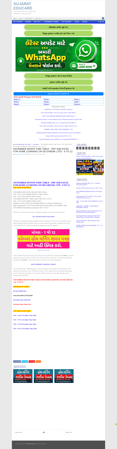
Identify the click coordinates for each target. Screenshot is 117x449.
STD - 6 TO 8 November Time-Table (24, 324)
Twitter (25, 361)
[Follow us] (103, 22)
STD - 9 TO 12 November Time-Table (25, 328)
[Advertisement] (43, 169)
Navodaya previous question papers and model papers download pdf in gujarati (88, 216)
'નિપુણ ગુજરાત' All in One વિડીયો (58, 76)
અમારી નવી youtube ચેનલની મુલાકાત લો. (58, 88)
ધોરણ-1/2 (17, 99)
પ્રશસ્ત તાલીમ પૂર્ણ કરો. (58, 82)
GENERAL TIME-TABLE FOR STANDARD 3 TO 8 (58, 129)
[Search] (103, 18)
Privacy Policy (28, 18)
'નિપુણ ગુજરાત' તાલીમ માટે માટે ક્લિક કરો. (58, 33)
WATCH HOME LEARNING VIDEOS (43, 264)
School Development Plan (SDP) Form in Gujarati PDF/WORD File (58, 139)
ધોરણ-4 (76, 99)
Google (32, 361)
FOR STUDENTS (17, 21)
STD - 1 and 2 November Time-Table (24, 315)
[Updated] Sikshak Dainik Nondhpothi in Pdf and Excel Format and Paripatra (59, 132)
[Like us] (98, 22)
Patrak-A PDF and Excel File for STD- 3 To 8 (58, 136)
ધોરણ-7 (76, 102)
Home (14, 18)
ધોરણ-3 (46, 99)
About (20, 18)
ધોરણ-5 (16, 102)
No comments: (41, 154)
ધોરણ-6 (46, 102)
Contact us (37, 18)
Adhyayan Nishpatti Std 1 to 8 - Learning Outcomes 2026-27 (58, 122)
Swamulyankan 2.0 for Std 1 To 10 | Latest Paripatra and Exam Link (88, 197)
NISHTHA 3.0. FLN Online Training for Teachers (58, 109)
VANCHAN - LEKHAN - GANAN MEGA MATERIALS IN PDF (87, 206)
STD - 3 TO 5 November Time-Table (24, 320)
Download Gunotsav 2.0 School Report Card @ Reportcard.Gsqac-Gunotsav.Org (58, 119)
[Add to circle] (101, 22)
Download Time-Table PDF (21, 300)
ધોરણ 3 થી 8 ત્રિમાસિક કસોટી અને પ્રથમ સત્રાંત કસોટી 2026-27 (58, 112)
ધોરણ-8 (16, 104)
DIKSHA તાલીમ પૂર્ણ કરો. (58, 27)
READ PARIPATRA (20, 291)
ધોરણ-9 (46, 104)
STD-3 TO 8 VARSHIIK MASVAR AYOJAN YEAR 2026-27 (58, 116)
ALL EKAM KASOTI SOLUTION (43, 216)
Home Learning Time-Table (43, 250)
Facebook (17, 361)
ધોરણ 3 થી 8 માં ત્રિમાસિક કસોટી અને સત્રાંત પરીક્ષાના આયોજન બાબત (58, 126)
